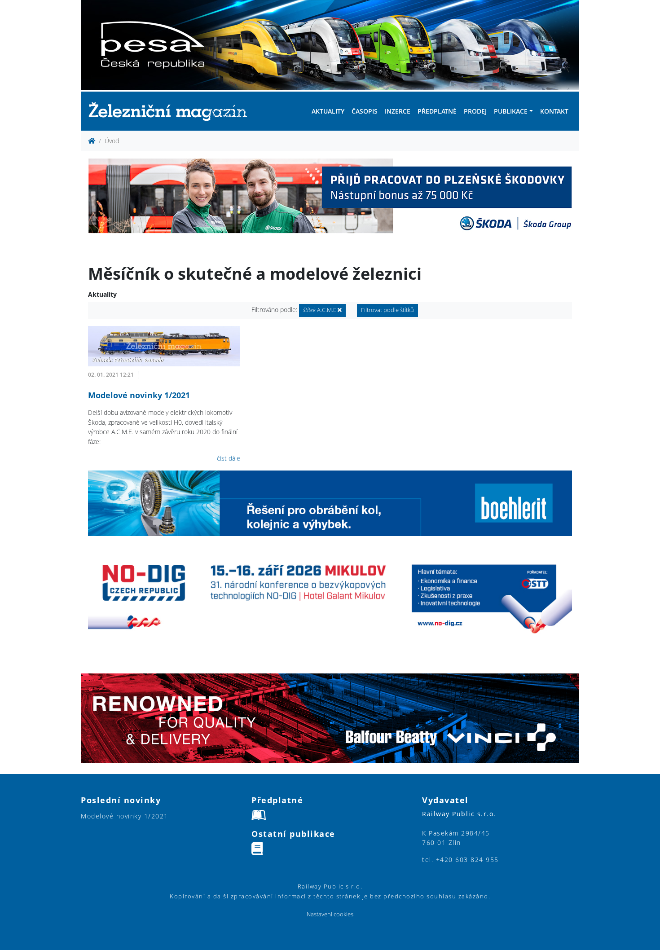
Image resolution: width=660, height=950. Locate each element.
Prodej (475, 111)
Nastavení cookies (330, 914)
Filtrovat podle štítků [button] (387, 310)
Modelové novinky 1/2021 (139, 395)
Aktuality (328, 111)
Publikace (511, 111)
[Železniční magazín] (171, 111)
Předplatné (437, 111)
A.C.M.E (320, 310)
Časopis (365, 111)
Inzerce (397, 111)
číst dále (228, 458)
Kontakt (554, 111)
